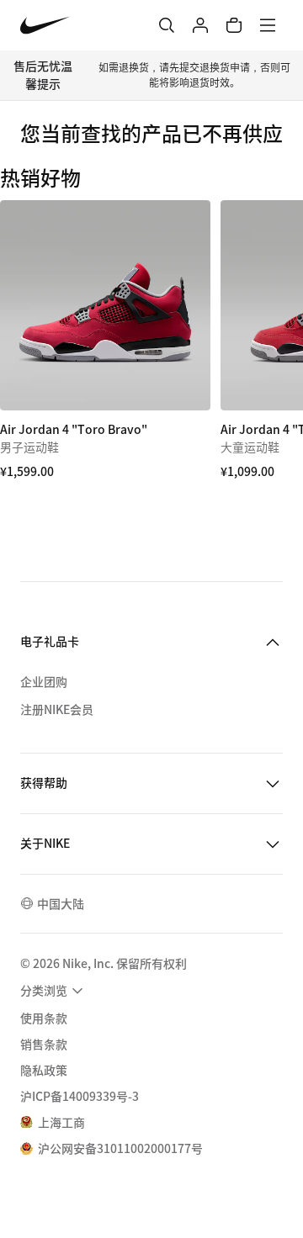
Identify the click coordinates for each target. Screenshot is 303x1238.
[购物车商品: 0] (234, 25)
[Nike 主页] (45, 25)
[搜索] (167, 25)
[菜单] (267, 25)
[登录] (200, 25)
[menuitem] (54, 991)
